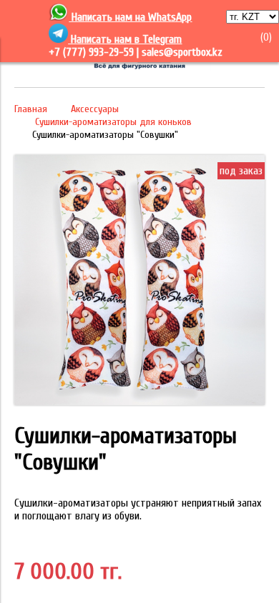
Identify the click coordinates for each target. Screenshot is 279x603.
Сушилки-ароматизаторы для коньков (113, 122)
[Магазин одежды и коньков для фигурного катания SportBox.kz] (139, 67)
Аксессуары (95, 109)
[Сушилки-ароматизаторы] (139, 401)
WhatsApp (170, 17)
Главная (30, 109)
